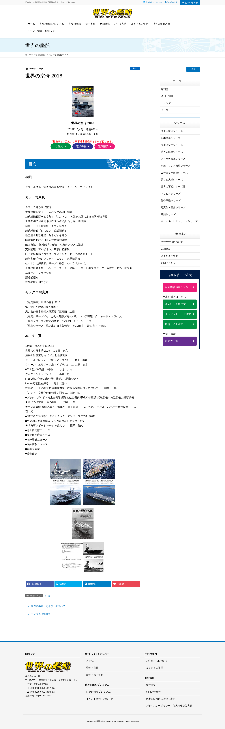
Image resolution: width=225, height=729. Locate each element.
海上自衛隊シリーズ (172, 131)
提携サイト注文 (174, 324)
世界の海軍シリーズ (172, 151)
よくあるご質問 (169, 256)
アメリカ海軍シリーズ (173, 158)
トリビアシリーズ (170, 193)
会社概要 (151, 685)
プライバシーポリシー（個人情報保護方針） (170, 705)
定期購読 (103, 146)
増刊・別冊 (167, 96)
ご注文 (59, 146)
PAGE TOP (220, 703)
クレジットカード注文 (178, 314)
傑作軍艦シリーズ (170, 200)
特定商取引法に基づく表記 (160, 698)
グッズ (164, 110)
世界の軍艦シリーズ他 (173, 186)
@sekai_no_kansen (154, 2)
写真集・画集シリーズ (173, 207)
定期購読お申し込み (176, 287)
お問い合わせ (191, 2)
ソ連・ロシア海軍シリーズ (175, 165)
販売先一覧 (171, 341)
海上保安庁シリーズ (172, 145)
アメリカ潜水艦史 (41, 614)
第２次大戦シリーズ (172, 179)
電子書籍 (81, 146)
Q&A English (172, 2)
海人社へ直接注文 (175, 304)
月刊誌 (135, 68)
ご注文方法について (172, 242)
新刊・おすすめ (94, 674)
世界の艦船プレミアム (98, 691)
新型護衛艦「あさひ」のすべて (48, 606)
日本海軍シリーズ (170, 138)
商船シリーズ (168, 214)
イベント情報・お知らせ (99, 698)
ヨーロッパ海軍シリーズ (174, 172)
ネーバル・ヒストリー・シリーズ (179, 221)
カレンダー (167, 103)
